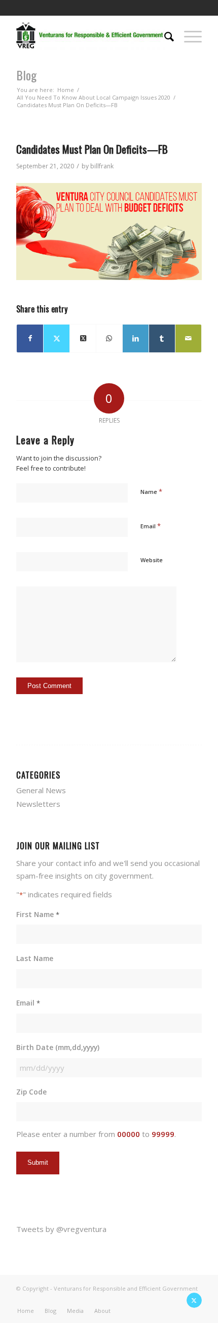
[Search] (164, 35)
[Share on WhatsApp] (109, 338)
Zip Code (31, 1092)
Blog (26, 75)
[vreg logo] (90, 35)
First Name (37, 914)
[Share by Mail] (188, 338)
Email (150, 525)
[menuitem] (164, 35)
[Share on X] (56, 338)
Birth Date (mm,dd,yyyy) (57, 1047)
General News (41, 790)
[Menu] (188, 35)
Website (151, 560)
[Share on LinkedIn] (136, 338)
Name (151, 491)
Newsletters (38, 804)
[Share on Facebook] (30, 338)
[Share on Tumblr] (162, 338)
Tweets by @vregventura (61, 1229)
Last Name (34, 958)
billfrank (102, 166)
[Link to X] (194, 1300)
